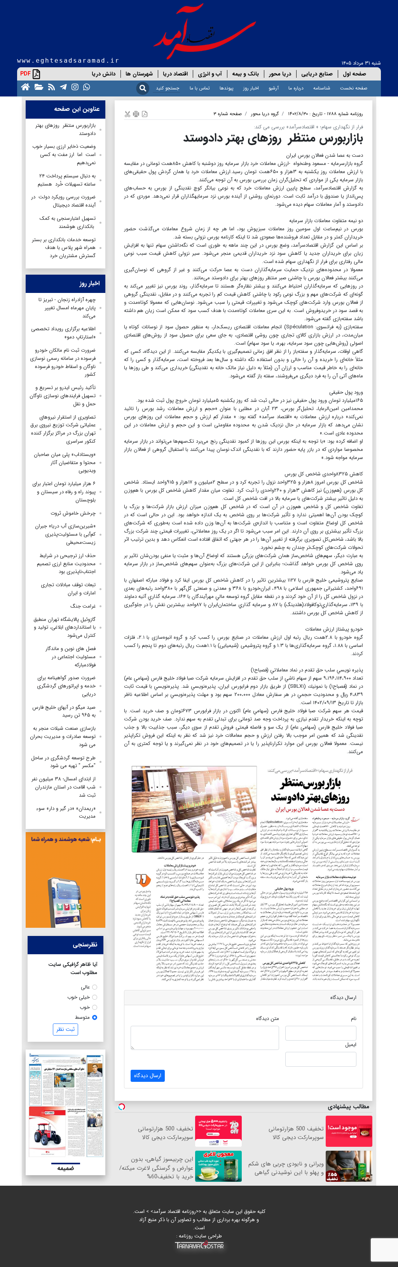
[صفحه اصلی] (24, 87)
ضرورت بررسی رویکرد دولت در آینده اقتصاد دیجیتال (63, 201)
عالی (85, 987)
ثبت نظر (65, 1029)
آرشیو (274, 88)
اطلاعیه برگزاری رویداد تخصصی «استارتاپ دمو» (63, 333)
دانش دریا (103, 74)
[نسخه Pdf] (144, 114)
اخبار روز (251, 88)
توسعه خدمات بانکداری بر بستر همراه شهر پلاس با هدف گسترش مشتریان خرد (64, 248)
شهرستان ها (139, 74)
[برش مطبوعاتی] (127, 114)
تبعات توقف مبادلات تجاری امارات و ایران (68, 589)
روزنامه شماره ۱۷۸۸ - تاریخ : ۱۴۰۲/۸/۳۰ (325, 113)
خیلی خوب (78, 997)
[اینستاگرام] (73, 87)
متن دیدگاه (267, 1019)
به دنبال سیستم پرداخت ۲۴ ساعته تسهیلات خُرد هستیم (67, 180)
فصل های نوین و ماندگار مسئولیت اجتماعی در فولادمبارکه (70, 657)
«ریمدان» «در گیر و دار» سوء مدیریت (66, 812)
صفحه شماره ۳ (227, 113)
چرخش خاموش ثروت (73, 513)
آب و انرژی (210, 74)
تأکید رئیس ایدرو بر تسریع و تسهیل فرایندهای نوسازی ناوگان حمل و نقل (63, 396)
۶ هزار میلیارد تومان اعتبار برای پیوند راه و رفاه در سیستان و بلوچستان (64, 492)
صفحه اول (354, 74)
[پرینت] (136, 114)
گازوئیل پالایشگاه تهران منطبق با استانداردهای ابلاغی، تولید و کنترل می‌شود (64, 627)
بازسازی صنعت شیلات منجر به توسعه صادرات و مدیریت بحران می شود (63, 736)
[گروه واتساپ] (85, 87)
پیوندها (227, 88)
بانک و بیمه (245, 74)
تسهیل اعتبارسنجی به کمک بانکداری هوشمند (68, 222)
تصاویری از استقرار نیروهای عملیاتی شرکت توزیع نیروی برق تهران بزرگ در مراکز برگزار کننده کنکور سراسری (63, 429)
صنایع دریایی (317, 74)
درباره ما (296, 88)
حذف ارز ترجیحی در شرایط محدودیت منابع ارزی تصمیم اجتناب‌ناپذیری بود (66, 564)
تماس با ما (200, 88)
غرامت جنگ (83, 606)
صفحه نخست (353, 88)
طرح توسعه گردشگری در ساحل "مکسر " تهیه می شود (63, 762)
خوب (85, 1007)
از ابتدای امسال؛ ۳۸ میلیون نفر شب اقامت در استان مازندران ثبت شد (63, 787)
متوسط (82, 1017)
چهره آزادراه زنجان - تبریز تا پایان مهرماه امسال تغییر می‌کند (67, 308)
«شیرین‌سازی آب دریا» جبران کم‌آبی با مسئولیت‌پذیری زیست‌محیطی (65, 534)
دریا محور (280, 74)
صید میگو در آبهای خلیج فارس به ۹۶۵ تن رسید (64, 711)
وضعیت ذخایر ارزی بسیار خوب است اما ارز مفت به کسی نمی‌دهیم (64, 154)
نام (353, 1019)
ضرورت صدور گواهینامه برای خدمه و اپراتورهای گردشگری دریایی (66, 686)
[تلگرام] (62, 87)
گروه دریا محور (265, 113)
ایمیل (350, 1045)
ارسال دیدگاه (147, 1075)
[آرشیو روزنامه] (37, 87)
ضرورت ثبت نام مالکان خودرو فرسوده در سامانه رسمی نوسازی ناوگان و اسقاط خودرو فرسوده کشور (63, 362)
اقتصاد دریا (175, 74)
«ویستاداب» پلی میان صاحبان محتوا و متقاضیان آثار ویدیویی (65, 462)
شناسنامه (321, 88)
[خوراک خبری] (50, 87)
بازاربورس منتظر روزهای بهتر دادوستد (65, 129)
